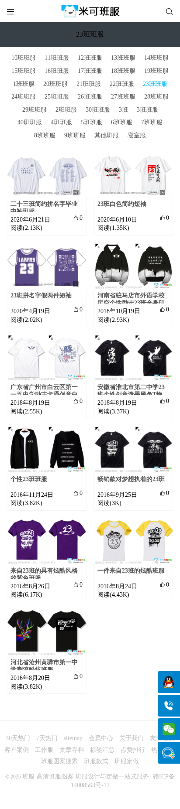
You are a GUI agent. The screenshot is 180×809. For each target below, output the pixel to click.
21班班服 (88, 84)
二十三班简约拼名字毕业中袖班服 (44, 208)
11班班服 (57, 58)
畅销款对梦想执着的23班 (131, 479)
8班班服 (44, 135)
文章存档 (71, 750)
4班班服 (61, 122)
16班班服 (57, 71)
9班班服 (75, 135)
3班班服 (147, 109)
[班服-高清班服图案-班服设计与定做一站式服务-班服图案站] (90, 10)
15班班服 (23, 71)
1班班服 (24, 84)
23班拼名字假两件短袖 (41, 295)
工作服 (44, 750)
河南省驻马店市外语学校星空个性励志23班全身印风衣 (131, 303)
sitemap (73, 738)
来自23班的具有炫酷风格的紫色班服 (44, 574)
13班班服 (123, 58)
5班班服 (91, 122)
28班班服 (156, 96)
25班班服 (57, 96)
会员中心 (101, 738)
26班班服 (90, 96)
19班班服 (156, 71)
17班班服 (90, 71)
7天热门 (47, 738)
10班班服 (23, 58)
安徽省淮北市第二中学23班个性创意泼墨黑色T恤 (131, 391)
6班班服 (121, 122)
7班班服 (152, 122)
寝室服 (137, 135)
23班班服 (155, 84)
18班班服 (123, 71)
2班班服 (66, 109)
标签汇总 (102, 750)
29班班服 (34, 109)
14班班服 (156, 58)
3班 (123, 109)
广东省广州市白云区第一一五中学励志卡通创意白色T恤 (44, 394)
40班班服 (29, 122)
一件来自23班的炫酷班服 (131, 570)
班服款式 (96, 761)
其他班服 (106, 135)
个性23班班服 (28, 479)
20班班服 (55, 84)
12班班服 (90, 58)
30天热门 (18, 738)
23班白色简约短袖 (121, 204)
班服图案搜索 (59, 761)
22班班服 (122, 84)
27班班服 (123, 96)
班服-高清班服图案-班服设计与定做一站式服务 (85, 776)
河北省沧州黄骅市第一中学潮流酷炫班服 (44, 666)
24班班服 (23, 96)
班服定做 (126, 761)
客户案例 (16, 750)
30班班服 (98, 109)
